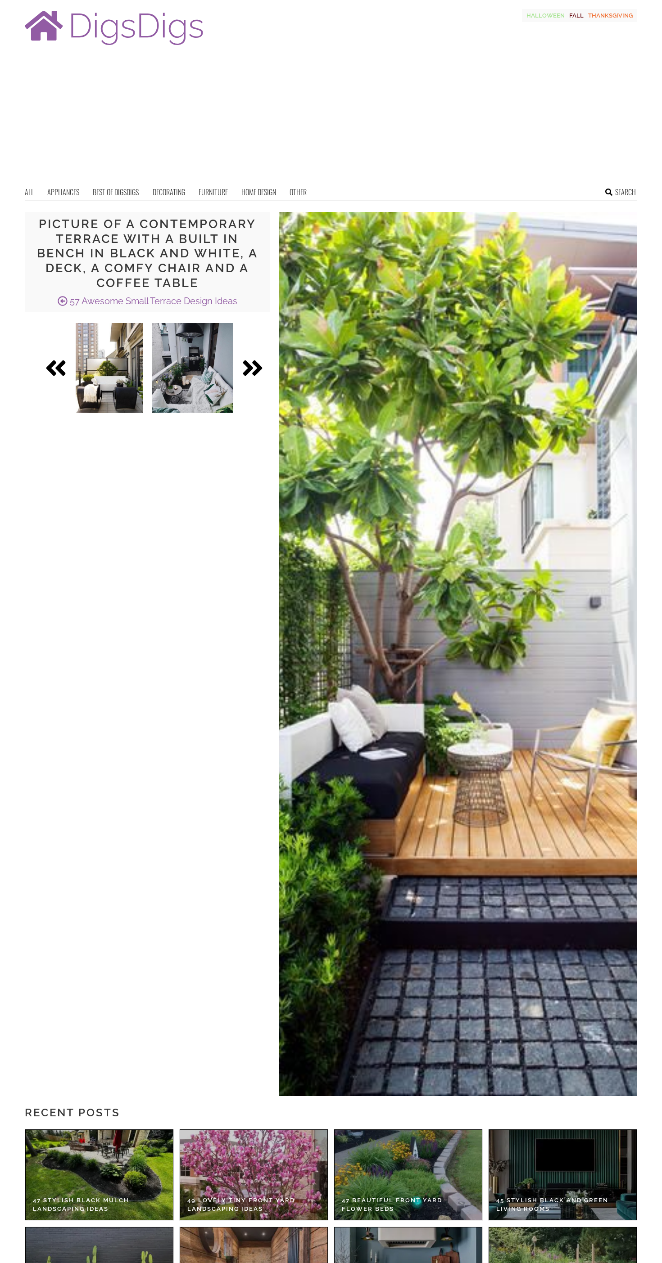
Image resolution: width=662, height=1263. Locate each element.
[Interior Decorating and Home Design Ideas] (114, 46)
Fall (576, 15)
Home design (258, 192)
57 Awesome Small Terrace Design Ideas (152, 301)
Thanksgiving (610, 15)
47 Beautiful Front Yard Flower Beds (392, 1205)
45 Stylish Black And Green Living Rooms (552, 1205)
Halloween (545, 15)
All (29, 192)
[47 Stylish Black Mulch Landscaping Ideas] (99, 1175)
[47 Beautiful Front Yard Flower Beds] (408, 1175)
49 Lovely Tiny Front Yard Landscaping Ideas (241, 1205)
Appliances (63, 192)
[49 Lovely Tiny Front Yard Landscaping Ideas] (253, 1175)
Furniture (213, 192)
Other (298, 192)
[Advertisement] (331, 119)
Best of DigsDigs (116, 192)
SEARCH (625, 192)
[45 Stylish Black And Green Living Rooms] (562, 1175)
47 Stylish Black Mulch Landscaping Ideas (81, 1205)
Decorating (169, 192)
